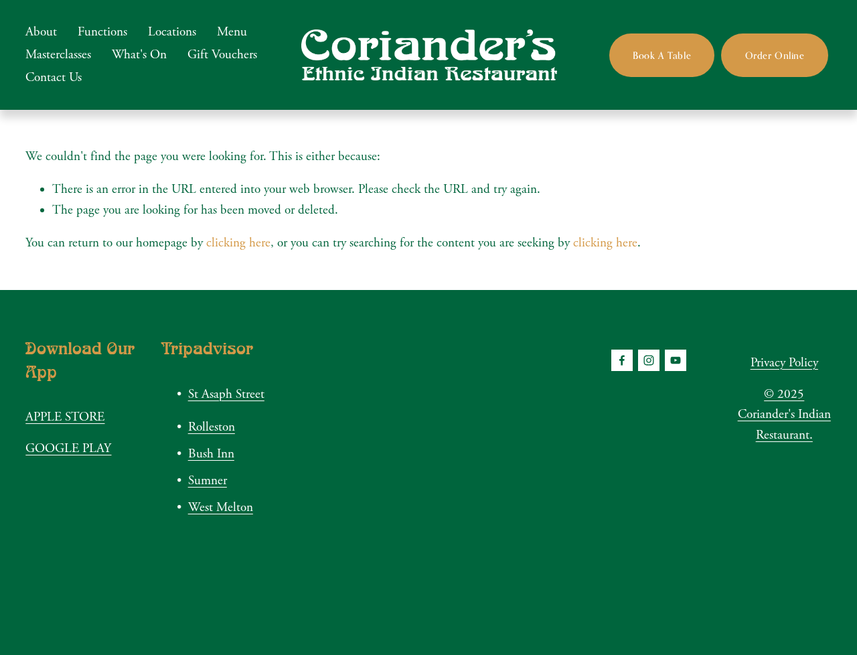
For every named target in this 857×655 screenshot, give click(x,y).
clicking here (238, 243)
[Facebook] (622, 360)
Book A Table (662, 55)
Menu (232, 32)
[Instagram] (648, 360)
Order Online (775, 55)
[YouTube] (675, 360)
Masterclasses (58, 55)
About (41, 32)
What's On (139, 55)
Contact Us (53, 78)
